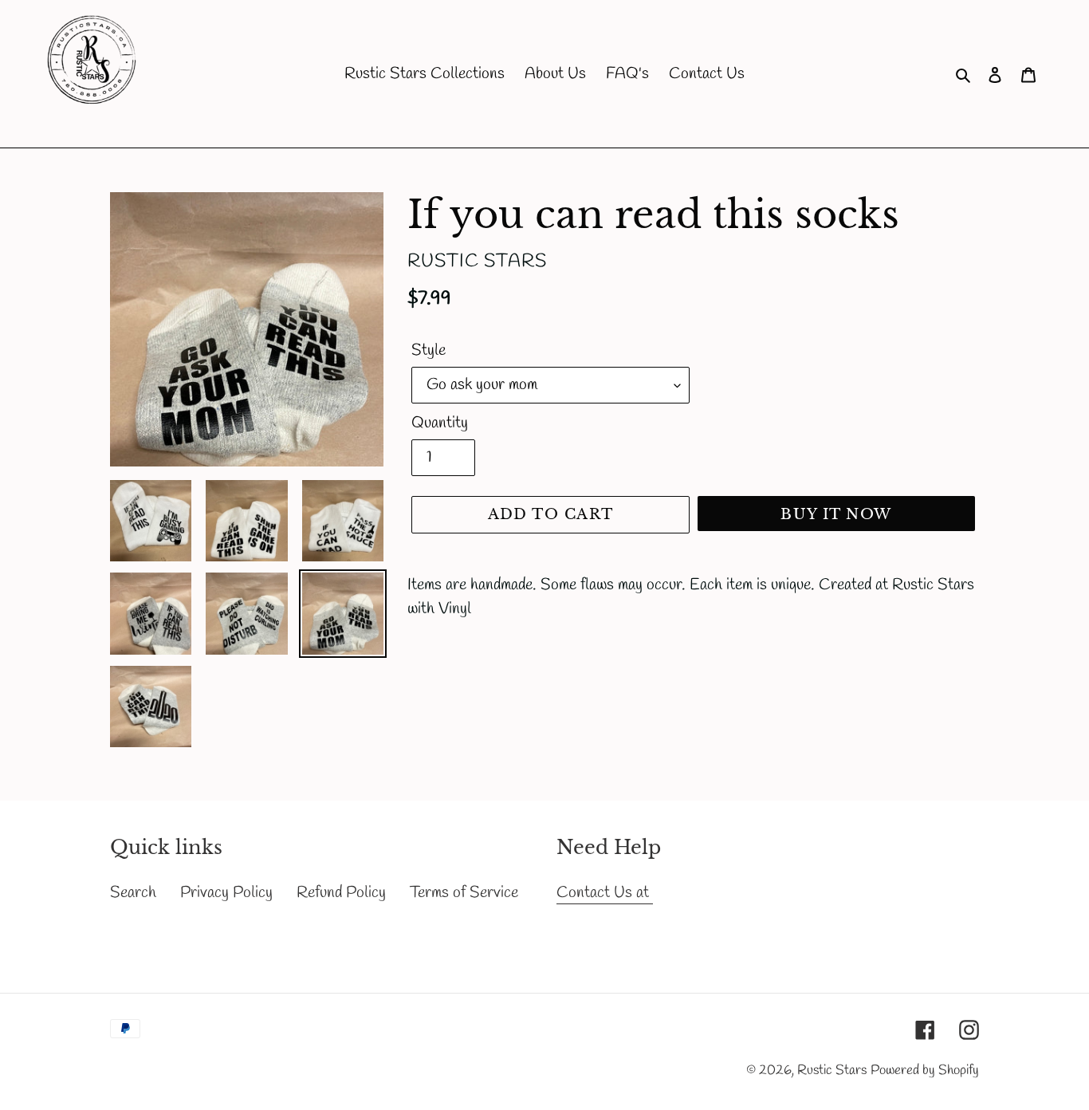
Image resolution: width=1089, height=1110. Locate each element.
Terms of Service (464, 892)
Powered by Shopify (925, 1070)
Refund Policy (341, 892)
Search (133, 892)
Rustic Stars (832, 1070)
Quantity (439, 423)
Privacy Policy (226, 892)
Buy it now (835, 514)
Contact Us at (604, 892)
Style (428, 350)
